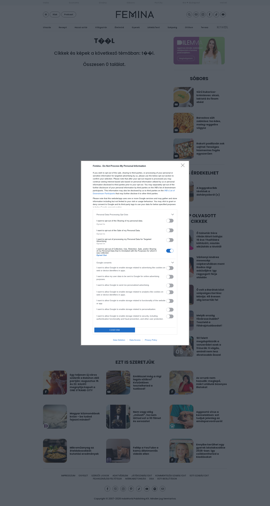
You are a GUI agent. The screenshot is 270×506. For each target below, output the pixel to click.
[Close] (183, 166)
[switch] (170, 221)
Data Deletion (119, 340)
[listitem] (135, 214)
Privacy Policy (151, 340)
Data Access (135, 340)
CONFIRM (115, 330)
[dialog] (135, 253)
